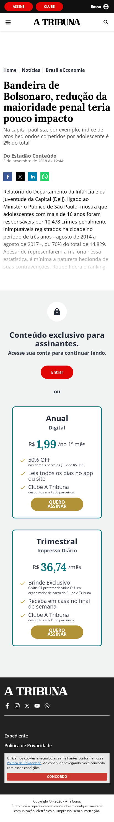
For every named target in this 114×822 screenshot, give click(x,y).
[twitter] (20, 177)
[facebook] (7, 177)
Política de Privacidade (24, 763)
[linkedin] (32, 177)
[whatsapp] (44, 177)
